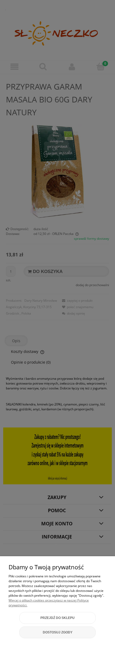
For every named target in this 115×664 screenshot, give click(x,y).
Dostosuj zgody (57, 632)
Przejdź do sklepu (57, 618)
